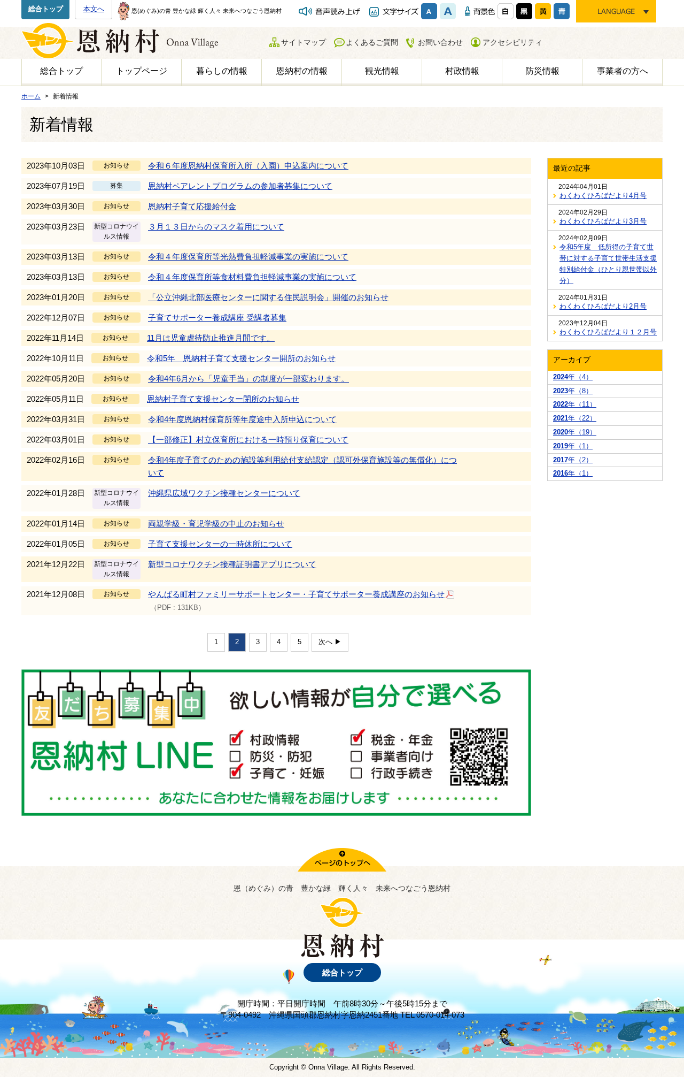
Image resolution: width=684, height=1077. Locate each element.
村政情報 (462, 70)
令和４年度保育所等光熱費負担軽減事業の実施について (248, 256)
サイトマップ (303, 42)
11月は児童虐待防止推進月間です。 (211, 337)
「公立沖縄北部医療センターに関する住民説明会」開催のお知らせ (268, 297)
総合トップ (45, 9)
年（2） (573, 460)
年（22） (574, 418)
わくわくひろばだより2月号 (603, 306)
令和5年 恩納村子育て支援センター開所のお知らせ (241, 358)
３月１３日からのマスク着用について (216, 226)
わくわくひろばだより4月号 (603, 196)
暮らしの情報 (221, 70)
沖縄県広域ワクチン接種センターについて (224, 493)
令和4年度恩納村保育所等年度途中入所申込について (242, 419)
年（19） (574, 432)
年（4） (573, 377)
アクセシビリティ (512, 42)
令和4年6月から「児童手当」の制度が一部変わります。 (248, 378)
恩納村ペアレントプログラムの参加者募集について (240, 185)
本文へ (93, 9)
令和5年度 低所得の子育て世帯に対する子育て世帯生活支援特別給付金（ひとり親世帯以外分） (608, 263)
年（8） (573, 391)
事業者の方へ (622, 70)
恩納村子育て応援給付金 (192, 206)
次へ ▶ (329, 642)
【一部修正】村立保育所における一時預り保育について (248, 439)
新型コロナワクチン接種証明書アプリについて (232, 564)
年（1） (573, 446)
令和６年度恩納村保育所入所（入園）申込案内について (248, 165)
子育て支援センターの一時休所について (220, 543)
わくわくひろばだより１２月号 (608, 332)
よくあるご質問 (372, 42)
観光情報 (382, 70)
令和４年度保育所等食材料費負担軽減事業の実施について (252, 276)
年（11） (574, 404)
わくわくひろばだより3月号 (603, 221)
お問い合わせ (440, 42)
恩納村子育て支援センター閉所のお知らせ (223, 398)
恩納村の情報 (302, 70)
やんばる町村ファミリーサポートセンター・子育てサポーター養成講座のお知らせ (296, 594)
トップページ (141, 70)
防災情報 (542, 70)
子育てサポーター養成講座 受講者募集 (217, 317)
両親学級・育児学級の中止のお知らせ (216, 523)
